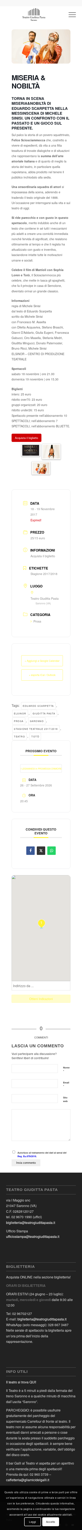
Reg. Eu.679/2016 (26, 1156)
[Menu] (70, 14)
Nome (66, 1069)
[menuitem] (70, 14)
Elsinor (20, 713)
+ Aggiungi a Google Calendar (42, 660)
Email (66, 1084)
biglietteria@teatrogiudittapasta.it (30, 1222)
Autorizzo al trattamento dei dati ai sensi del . (41, 1154)
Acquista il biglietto (42, 556)
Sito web (65, 1099)
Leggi (32, 1521)
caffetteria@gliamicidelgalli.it (27, 1479)
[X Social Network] (41, 850)
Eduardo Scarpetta (38, 705)
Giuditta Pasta (44, 713)
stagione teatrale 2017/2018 (36, 728)
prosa (19, 721)
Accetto (50, 1521)
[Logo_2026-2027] (34, 14)
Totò (35, 736)
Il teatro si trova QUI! (21, 1382)
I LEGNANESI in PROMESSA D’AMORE (41, 768)
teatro (19, 736)
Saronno (37, 721)
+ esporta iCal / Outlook (42, 675)
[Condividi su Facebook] (30, 850)
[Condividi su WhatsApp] (51, 850)
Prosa (37, 621)
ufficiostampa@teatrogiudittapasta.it (32, 1236)
